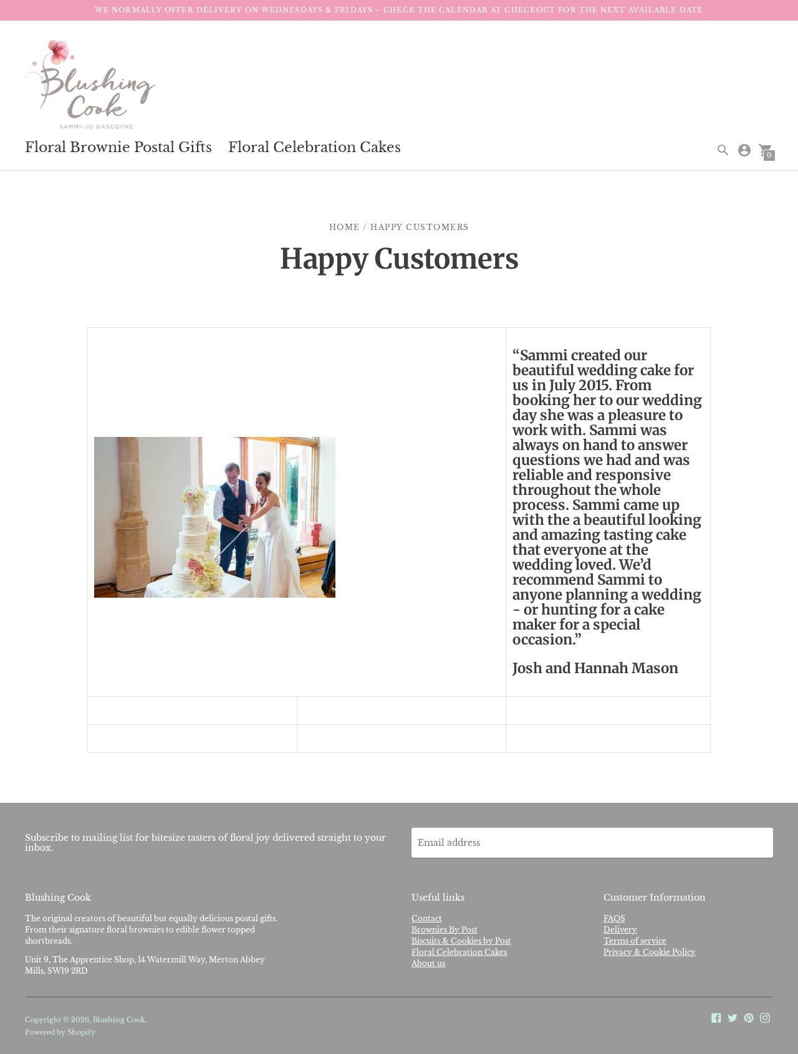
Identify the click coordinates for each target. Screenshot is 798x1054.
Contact (426, 918)
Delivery (620, 929)
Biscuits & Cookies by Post (461, 941)
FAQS (614, 918)
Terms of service (634, 941)
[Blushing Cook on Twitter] (733, 1017)
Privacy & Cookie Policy (649, 952)
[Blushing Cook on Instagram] (765, 1017)
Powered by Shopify (60, 1032)
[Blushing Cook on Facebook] (716, 1017)
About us (428, 963)
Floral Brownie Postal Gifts (118, 147)
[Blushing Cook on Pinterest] (749, 1017)
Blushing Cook (119, 1019)
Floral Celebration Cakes (314, 147)
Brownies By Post (444, 929)
